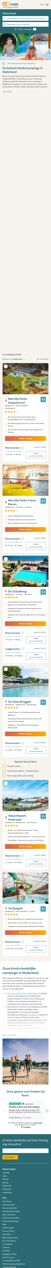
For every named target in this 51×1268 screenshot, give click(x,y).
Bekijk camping (25, 438)
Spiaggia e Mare (9, 1254)
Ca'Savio (6, 1247)
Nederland (6, 1186)
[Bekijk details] (22, 447)
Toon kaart (44, 359)
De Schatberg (32, 1015)
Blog (4, 1224)
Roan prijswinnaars (10, 1238)
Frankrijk (5, 1173)
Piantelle (6, 1251)
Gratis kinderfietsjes (10, 1221)
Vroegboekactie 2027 (11, 1260)
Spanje (5, 1182)
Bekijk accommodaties (36, 454)
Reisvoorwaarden (9, 1208)
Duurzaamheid (8, 1205)
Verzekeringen (8, 1228)
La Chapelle (7, 1244)
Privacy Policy (8, 1231)
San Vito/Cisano (9, 1241)
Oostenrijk (6, 1189)
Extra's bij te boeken (10, 1218)
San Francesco (8, 1257)
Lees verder (7, 91)
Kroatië (5, 1179)
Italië (4, 1176)
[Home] (3, 63)
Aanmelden (9, 1157)
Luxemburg (7, 1192)
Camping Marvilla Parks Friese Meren (22, 993)
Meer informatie (9, 1035)
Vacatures (6, 1234)
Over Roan (6, 1201)
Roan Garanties (8, 1215)
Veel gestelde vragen (11, 1211)
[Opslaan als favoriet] (6, 366)
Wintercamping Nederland (13, 1264)
